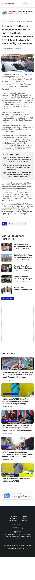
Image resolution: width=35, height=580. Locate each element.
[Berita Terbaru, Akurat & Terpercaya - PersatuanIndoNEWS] (8, 5)
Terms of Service (18, 525)
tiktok (24, 518)
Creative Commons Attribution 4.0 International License (17, 536)
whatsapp (13, 518)
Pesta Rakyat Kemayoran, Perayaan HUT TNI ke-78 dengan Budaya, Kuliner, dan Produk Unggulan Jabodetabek (17, 374)
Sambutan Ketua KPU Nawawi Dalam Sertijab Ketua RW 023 (15, 480)
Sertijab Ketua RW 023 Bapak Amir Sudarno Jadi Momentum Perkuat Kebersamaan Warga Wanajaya (15, 401)
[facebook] (3, 230)
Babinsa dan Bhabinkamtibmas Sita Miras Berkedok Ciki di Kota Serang (23, 289)
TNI (5, 367)
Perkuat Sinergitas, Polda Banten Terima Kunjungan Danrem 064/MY (22, 267)
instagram (13, 520)
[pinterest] (15, 230)
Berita (11, 224)
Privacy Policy (18, 528)
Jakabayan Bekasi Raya (11, 420)
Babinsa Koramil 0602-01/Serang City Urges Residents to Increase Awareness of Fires (18, 167)
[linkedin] (18, 230)
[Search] (29, 3)
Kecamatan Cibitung (11, 394)
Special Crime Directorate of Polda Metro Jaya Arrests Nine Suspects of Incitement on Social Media (19, 160)
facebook (13, 516)
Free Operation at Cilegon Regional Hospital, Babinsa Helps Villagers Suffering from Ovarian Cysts (19, 175)
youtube (24, 520)
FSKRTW (6, 447)
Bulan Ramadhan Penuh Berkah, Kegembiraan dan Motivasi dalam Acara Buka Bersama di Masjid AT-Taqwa (23, 256)
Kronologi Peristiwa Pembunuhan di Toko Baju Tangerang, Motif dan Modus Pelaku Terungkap (22, 245)
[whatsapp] (11, 230)
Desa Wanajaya (9, 473)
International (12, 21)
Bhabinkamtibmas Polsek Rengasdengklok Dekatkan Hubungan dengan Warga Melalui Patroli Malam (23, 278)
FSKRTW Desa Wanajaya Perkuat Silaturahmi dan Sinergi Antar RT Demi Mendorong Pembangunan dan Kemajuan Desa (16, 454)
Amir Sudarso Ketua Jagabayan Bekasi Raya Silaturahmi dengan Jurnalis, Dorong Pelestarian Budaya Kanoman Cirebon (16, 428)
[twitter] (7, 230)
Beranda (3, 21)
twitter (24, 516)
